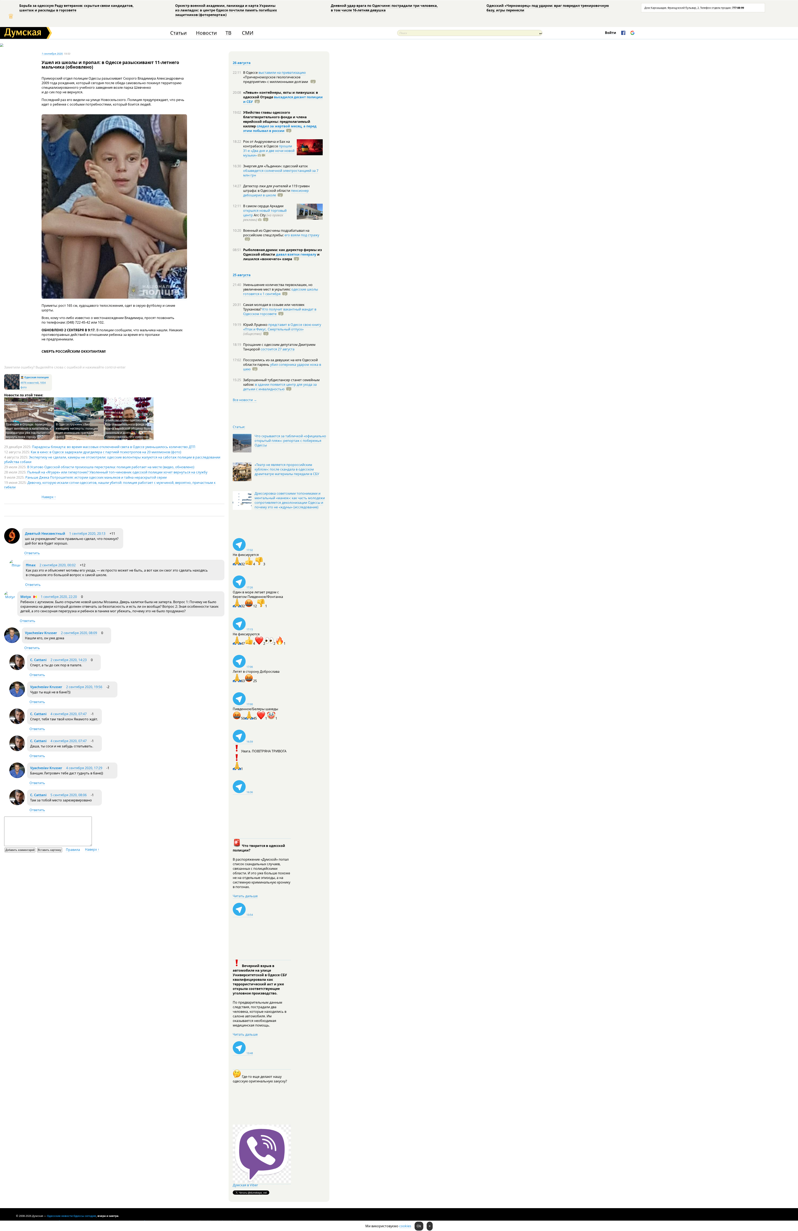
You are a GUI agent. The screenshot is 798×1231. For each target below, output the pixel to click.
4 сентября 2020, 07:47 (68, 714)
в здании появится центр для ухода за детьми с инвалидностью (280, 386)
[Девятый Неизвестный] (12, 542)
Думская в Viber (245, 1185)
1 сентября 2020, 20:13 (87, 533)
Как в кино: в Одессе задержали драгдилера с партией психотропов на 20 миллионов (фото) (106, 452)
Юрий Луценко (255, 324)
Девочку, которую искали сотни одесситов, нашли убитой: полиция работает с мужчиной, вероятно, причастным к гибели (110, 484)
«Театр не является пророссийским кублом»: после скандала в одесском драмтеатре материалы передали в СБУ (287, 469)
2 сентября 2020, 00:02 (57, 565)
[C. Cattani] (17, 669)
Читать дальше (245, 896)
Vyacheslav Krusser (41, 633)
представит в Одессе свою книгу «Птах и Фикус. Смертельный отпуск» (282, 326)
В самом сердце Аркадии (263, 206)
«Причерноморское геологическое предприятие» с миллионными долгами (276, 79)
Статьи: (239, 427)
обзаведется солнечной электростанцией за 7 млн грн (280, 172)
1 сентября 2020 (52, 53)
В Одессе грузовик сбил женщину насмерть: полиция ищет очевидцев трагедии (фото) (76, 430)
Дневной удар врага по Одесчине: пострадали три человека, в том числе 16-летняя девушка (384, 7)
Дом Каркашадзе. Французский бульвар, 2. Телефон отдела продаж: (694, 8)
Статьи (178, 33)
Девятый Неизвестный (45, 533)
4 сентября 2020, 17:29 (84, 768)
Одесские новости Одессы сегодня (71, 1216)
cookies (405, 1226)
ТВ (228, 33)
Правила (73, 849)
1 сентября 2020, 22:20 (59, 596)
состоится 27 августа (277, 349)
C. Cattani (38, 660)
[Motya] (9, 597)
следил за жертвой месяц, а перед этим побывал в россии (279, 128)
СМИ (247, 33)
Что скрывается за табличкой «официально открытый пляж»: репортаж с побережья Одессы (290, 440)
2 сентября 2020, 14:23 (68, 660)
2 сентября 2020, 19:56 (84, 687)
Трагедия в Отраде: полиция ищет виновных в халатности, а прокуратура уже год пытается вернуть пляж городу (28, 430)
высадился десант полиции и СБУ (283, 99)
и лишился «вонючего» (281, 256)
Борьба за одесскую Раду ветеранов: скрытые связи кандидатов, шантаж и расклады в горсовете (76, 7)
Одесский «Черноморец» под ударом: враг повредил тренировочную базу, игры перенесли (547, 7)
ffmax (31, 565)
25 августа (242, 275)
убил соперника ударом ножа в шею (282, 366)
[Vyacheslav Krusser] (12, 642)
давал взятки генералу (296, 254)
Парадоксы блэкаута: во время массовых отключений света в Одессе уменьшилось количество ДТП (113, 447)
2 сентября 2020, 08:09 (79, 633)
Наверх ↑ (49, 497)
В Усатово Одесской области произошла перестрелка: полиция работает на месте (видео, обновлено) (110, 467)
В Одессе (251, 72)
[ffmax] (15, 565)
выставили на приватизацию (282, 72)
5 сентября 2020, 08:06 (68, 795)
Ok (419, 1226)
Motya (25, 596)
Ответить (32, 553)
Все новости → (245, 400)
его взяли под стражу (301, 235)
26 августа (242, 62)
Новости (206, 33)
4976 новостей (30, 382)
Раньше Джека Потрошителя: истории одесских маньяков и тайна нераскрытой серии (96, 477)
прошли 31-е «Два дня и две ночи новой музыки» (268, 151)
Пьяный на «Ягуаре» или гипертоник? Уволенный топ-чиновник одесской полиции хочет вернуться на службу (117, 472)
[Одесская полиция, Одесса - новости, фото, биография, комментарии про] (12, 388)
